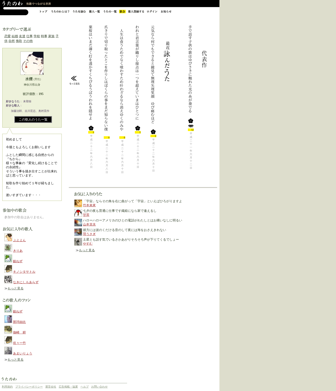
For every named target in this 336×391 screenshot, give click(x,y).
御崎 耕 (19, 332)
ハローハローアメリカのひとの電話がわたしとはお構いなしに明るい (132, 220)
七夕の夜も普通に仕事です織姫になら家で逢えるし (120, 211)
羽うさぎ (89, 234)
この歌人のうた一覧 (33, 119)
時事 (44, 36)
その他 (28, 41)
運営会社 (50, 386)
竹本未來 (89, 205)
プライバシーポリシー (29, 386)
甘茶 (86, 215)
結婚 (15, 36)
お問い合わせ (99, 386)
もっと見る (16, 288)
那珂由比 (19, 322)
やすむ (88, 243)
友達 (22, 36)
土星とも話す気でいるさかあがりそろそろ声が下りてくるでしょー (131, 239)
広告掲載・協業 (68, 386)
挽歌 (19, 41)
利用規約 (7, 386)
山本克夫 (89, 224)
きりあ (18, 250)
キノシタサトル (24, 271)
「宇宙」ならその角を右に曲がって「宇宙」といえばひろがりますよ (132, 201)
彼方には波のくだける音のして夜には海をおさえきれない (124, 230)
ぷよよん (19, 240)
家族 (51, 36)
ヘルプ (84, 386)
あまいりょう (22, 353)
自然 (11, 41)
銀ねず (18, 261)
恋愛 (7, 36)
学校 (37, 36)
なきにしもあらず (26, 282)
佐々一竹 (19, 343)
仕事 (29, 36)
